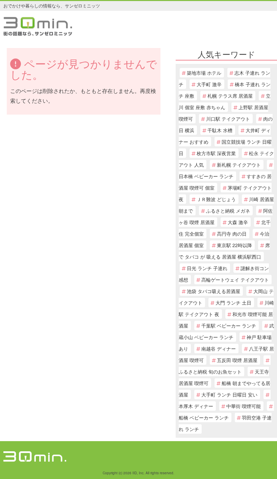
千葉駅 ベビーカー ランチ (228, 325)
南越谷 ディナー (218, 348)
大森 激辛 (238, 222)
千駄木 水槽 (219, 130)
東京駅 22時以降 (234, 245)
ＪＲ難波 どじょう (216, 199)
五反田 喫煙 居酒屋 (237, 360)
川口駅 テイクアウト (228, 118)
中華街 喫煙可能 (243, 406)
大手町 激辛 (209, 84)
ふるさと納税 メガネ (228, 210)
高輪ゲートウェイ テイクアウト (235, 279)
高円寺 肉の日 (232, 233)
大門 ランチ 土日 (233, 302)
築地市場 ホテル (204, 72)
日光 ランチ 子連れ (207, 268)
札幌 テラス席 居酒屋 (230, 95)
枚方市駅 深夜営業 (216, 153)
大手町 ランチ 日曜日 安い (229, 394)
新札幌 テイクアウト (239, 164)
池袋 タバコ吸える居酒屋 (213, 291)
